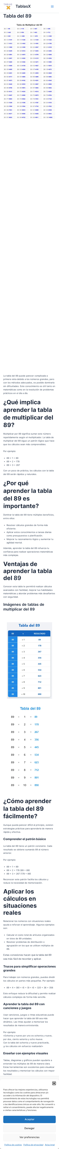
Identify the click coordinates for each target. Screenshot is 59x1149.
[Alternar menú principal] (52, 6)
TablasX (23, 6)
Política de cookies (13, 1144)
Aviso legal (50, 1144)
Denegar (29, 1128)
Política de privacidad (33, 1144)
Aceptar (29, 1119)
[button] (54, 1083)
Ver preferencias (29, 1137)
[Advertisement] (29, 247)
